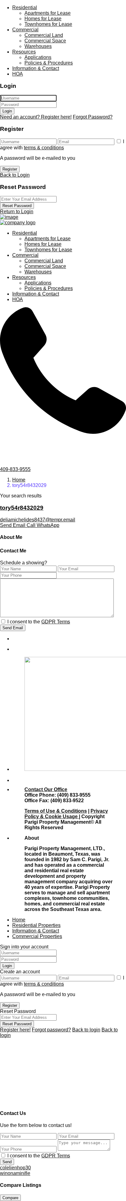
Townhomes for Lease (48, 24)
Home (18, 479)
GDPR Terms (55, 621)
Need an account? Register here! (36, 117)
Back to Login (15, 175)
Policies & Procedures (48, 62)
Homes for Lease (42, 18)
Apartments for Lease (47, 13)
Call (32, 525)
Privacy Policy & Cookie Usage (66, 813)
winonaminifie (15, 1173)
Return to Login (16, 211)
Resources (24, 51)
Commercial (25, 29)
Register (9, 169)
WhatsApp (48, 525)
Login (7, 111)
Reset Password (16, 205)
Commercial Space (45, 40)
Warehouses (38, 46)
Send (7, 1162)
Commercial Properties (37, 936)
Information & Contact (35, 68)
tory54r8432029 (21, 507)
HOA (17, 74)
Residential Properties (36, 925)
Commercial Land (43, 35)
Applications (37, 57)
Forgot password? (51, 1029)
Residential (24, 7)
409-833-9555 (15, 469)
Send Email (13, 525)
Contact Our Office (45, 789)
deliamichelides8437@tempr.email (37, 519)
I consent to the (38, 621)
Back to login (86, 1029)
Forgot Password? (93, 117)
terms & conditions (44, 147)
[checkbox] (3, 621)
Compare (10, 1197)
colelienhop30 (15, 1167)
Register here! (15, 1029)
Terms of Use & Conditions (55, 811)
